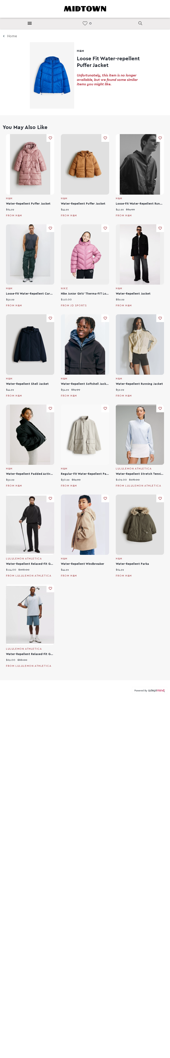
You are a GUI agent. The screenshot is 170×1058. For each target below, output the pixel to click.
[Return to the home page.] (85, 8)
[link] (85, 23)
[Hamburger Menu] (30, 23)
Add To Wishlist (50, 138)
